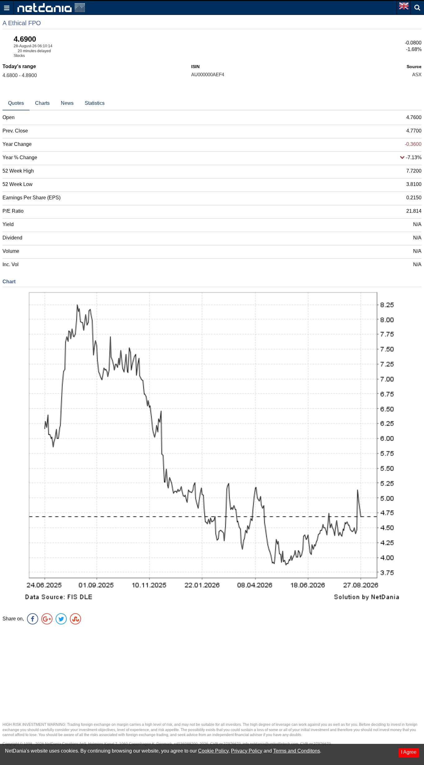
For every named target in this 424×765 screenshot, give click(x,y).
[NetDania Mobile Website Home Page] (51, 7)
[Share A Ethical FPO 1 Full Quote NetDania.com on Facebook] (33, 619)
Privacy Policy (246, 750)
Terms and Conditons (296, 750)
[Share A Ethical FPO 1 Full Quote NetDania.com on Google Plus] (47, 619)
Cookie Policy (213, 750)
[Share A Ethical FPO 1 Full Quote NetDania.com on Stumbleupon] (75, 619)
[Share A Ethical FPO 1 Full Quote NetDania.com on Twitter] (61, 619)
